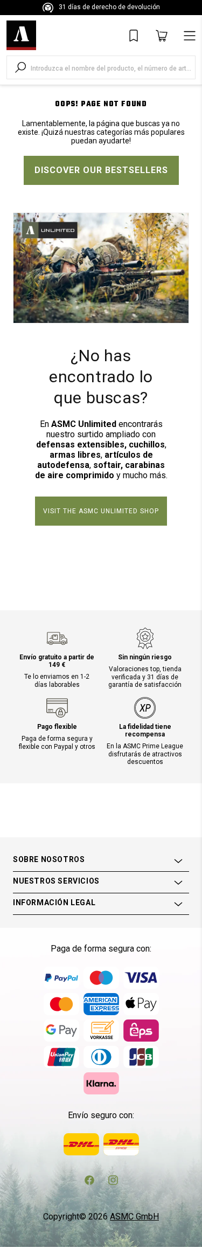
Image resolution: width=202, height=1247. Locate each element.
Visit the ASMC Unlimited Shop (101, 511)
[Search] (20, 67)
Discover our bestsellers (101, 170)
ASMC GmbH (134, 1216)
